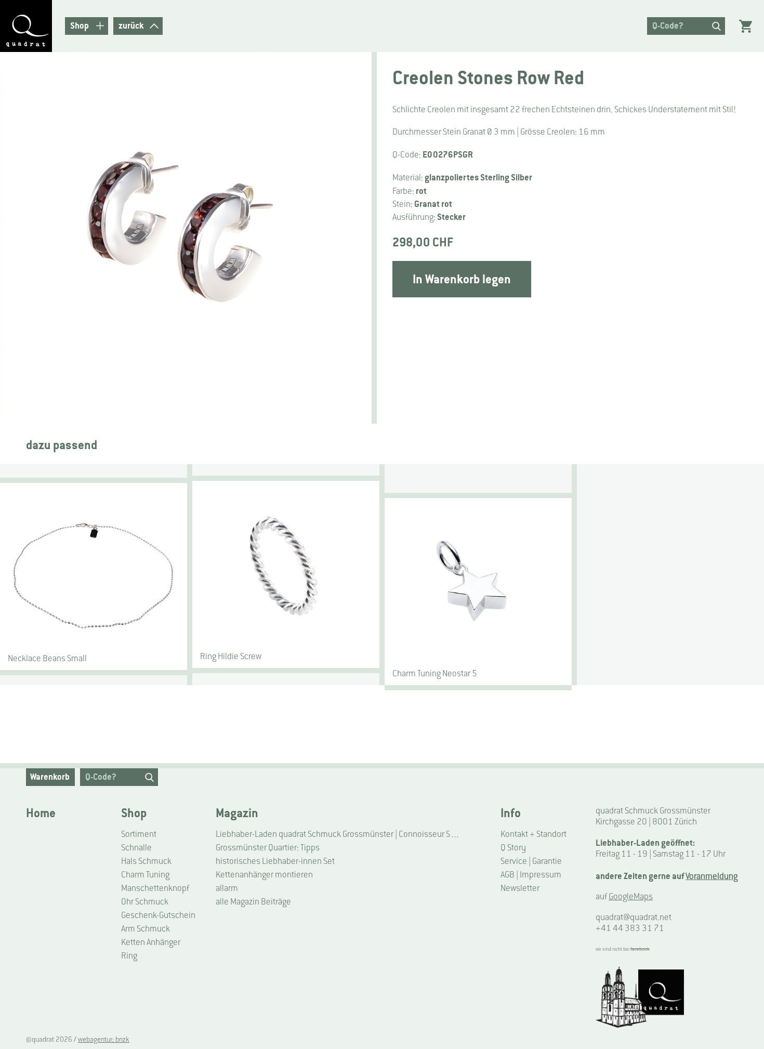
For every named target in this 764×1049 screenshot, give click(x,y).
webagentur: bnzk (103, 1039)
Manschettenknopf (155, 888)
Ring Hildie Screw (230, 656)
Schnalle (136, 847)
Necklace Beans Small (47, 658)
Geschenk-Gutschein (158, 915)
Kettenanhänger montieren (264, 874)
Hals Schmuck (146, 861)
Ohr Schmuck (144, 901)
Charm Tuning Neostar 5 (434, 673)
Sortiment (138, 834)
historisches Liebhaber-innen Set (275, 861)
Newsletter (519, 888)
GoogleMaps (631, 896)
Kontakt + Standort (533, 834)
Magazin (237, 813)
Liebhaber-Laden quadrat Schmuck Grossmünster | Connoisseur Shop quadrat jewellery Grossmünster (340, 834)
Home (41, 813)
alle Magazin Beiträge (253, 901)
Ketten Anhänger (150, 942)
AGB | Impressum (530, 874)
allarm (227, 888)
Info (510, 813)
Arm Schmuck (145, 928)
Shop (134, 813)
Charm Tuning (145, 874)
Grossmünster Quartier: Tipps (268, 847)
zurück (130, 25)
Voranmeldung (711, 876)
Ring (129, 955)
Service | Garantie (531, 861)
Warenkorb (50, 776)
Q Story (513, 847)
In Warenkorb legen (462, 279)
